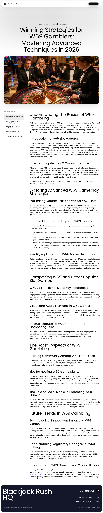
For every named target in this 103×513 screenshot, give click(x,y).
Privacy (88, 507)
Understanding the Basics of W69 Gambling (14, 117)
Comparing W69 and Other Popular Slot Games (13, 127)
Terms (93, 507)
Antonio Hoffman (63, 24)
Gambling (39, 24)
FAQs (97, 497)
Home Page (82, 497)
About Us (81, 507)
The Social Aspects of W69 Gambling (13, 132)
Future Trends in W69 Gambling (14, 136)
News (91, 497)
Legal (98, 507)
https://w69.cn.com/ (37, 474)
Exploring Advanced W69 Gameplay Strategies (12, 122)
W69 (54, 181)
